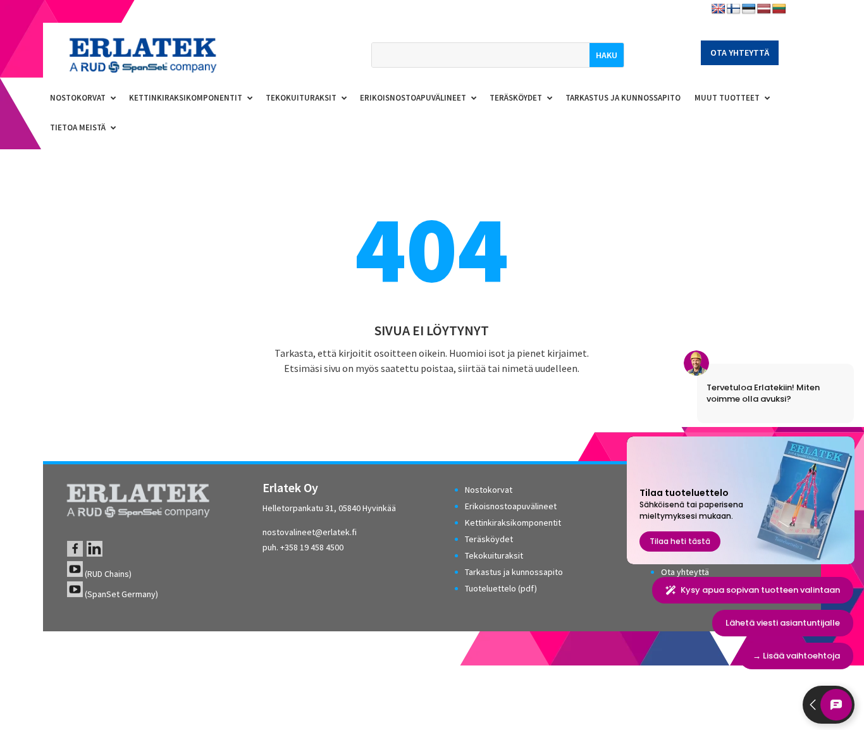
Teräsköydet (489, 539)
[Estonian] (749, 9)
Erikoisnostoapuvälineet (511, 506)
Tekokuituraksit (494, 555)
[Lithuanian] (779, 9)
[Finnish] (734, 9)
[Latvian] (764, 9)
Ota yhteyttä (739, 52)
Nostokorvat (488, 489)
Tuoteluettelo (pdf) (501, 588)
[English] (718, 9)
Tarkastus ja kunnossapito (514, 572)
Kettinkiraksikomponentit (513, 522)
